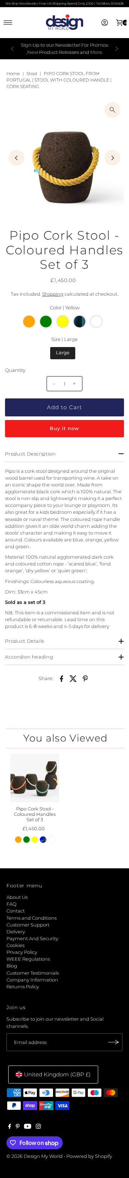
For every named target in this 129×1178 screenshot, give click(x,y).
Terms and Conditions (31, 918)
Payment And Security (32, 938)
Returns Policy (22, 986)
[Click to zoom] (112, 110)
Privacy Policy (21, 952)
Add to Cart (64, 407)
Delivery (15, 931)
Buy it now (64, 428)
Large (63, 352)
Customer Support (27, 925)
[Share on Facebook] (61, 678)
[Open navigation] (8, 23)
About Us (17, 897)
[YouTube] (27, 1127)
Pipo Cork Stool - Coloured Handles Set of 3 (35, 814)
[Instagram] (38, 1127)
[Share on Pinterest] (85, 678)
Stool (32, 73)
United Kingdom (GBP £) (57, 1074)
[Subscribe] (114, 1042)
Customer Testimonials (32, 973)
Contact (15, 911)
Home (13, 73)
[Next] (116, 48)
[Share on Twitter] (73, 678)
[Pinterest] (18, 1127)
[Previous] (12, 48)
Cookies (15, 945)
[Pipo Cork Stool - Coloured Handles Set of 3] (34, 778)
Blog (11, 966)
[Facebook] (9, 1127)
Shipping (52, 294)
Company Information (32, 980)
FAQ (11, 904)
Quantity (15, 370)
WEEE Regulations (28, 959)
